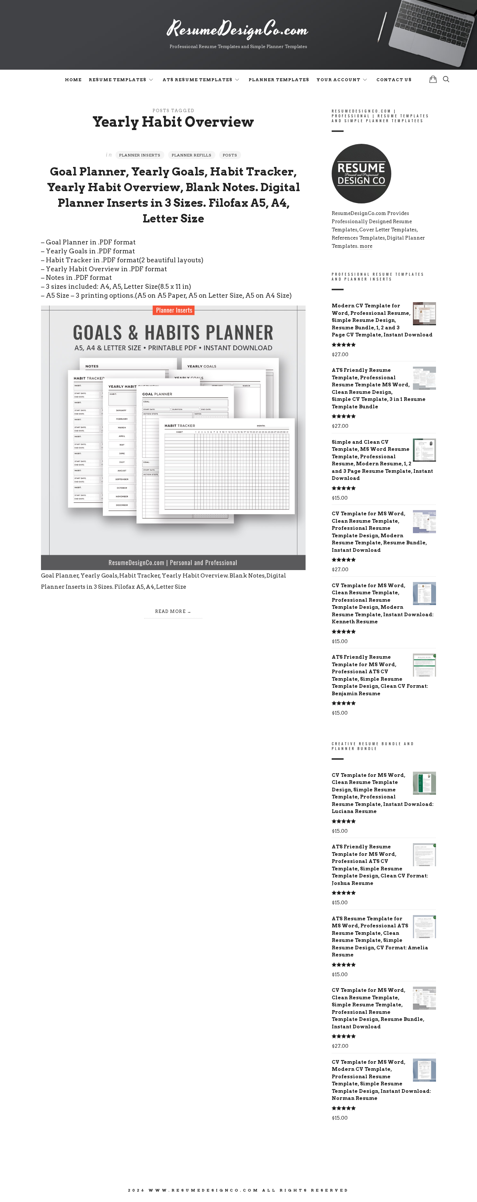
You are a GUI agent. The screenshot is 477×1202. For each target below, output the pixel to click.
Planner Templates (279, 79)
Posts (230, 155)
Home (73, 79)
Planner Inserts (140, 155)
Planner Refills (192, 155)
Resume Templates (117, 79)
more (366, 246)
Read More (170, 611)
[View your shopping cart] (433, 79)
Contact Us (394, 79)
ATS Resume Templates (197, 79)
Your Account (338, 79)
